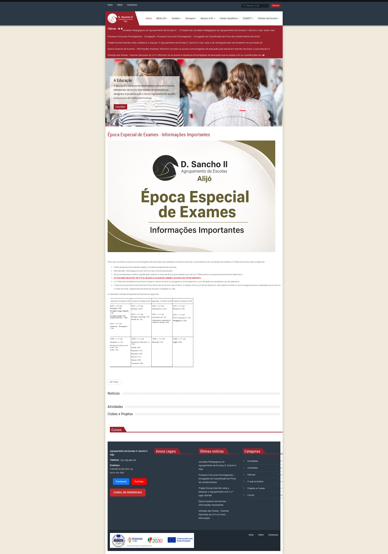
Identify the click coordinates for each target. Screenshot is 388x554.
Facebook (121, 481)
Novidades (252, 461)
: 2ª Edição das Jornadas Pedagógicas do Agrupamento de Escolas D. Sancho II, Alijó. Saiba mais (198, 30)
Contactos (132, 4)
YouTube (139, 481)
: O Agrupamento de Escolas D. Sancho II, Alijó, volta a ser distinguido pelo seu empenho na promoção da (185, 42)
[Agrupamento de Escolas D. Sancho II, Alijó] (120, 18)
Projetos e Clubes (256, 488)
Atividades (252, 468)
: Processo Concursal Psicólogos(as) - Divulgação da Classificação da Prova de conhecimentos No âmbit (184, 36)
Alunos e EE (207, 18)
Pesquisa (275, 6)
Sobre (120, 4)
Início (110, 4)
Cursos (250, 495)
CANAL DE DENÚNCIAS (128, 492)
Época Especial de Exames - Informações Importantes (159, 134)
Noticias (251, 474)
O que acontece (255, 481)
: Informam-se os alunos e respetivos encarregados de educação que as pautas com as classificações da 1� (186, 55)
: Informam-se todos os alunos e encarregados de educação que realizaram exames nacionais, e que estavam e (189, 49)
